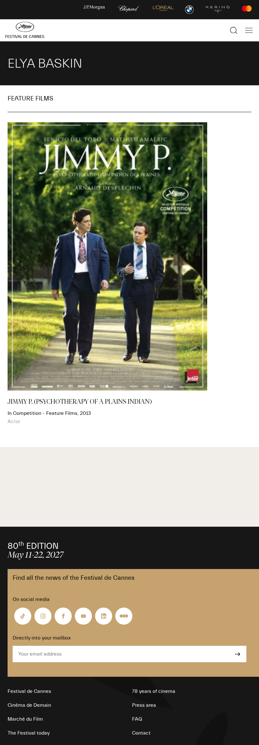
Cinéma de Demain (29, 705)
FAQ (137, 719)
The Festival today (29, 733)
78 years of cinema (153, 691)
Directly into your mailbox (42, 638)
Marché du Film (25, 719)
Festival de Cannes (29, 691)
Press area (144, 705)
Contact (141, 733)
